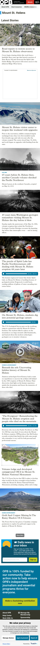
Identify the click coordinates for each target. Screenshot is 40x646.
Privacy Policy (6, 644)
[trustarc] (34, 644)
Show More (20, 535)
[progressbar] (16, 274)
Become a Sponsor (31, 70)
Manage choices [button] (8, 638)
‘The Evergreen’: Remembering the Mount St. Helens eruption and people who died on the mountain (19, 419)
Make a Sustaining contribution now (20, 602)
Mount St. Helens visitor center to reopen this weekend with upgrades (20, 128)
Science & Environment (9, 365)
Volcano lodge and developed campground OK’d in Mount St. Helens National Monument (18, 472)
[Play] (3, 273)
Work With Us (8, 618)
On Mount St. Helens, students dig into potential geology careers (20, 316)
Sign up (33, 560)
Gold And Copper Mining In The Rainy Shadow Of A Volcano (19, 516)
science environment (8, 513)
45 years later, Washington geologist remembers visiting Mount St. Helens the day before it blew (20, 218)
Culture (4, 172)
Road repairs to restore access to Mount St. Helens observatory (18, 50)
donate (30, 2)
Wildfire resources (30, 7)
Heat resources (16, 7)
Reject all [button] (34, 638)
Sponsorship (25, 617)
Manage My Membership (25, 614)
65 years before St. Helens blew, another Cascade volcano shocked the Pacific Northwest (19, 177)
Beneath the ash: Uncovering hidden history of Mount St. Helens (16, 370)
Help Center (7, 615)
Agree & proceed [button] (22, 638)
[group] (20, 273)
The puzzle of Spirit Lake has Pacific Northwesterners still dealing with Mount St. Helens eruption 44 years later (17, 265)
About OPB (5, 7)
